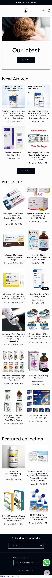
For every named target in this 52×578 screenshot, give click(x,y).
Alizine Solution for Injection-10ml (13, 154)
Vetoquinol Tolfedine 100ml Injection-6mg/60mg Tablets (13, 417)
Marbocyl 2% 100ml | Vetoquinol (38, 377)
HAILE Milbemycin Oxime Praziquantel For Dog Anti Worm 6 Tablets (13, 518)
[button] (3, 10)
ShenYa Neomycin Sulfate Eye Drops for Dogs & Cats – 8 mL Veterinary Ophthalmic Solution (13, 114)
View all (26, 171)
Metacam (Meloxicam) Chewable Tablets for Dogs (14, 257)
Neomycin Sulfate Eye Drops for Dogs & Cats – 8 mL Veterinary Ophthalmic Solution (38, 114)
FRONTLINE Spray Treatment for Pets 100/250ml (38, 517)
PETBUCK (29, 570)
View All (26, 60)
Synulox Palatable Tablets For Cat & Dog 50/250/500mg (38, 215)
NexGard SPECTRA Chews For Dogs (38, 416)
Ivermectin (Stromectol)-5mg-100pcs (13, 473)
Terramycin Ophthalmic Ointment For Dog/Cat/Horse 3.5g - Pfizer (13, 216)
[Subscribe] (40, 546)
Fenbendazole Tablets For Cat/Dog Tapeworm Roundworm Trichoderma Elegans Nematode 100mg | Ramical (38, 476)
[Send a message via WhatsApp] (46, 562)
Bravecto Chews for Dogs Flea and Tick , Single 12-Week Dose (13, 378)
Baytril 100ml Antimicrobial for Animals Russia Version (38, 257)
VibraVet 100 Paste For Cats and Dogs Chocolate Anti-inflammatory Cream (13, 296)
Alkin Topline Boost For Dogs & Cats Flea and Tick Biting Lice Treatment (38, 156)
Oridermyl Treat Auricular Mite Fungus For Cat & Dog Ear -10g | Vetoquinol (13, 337)
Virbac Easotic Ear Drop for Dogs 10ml (38, 295)
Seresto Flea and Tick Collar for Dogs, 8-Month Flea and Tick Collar (38, 336)
